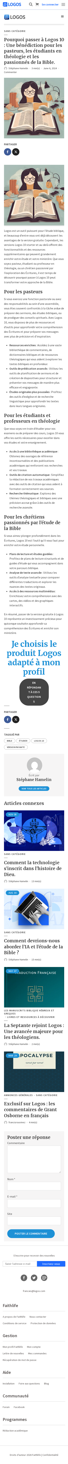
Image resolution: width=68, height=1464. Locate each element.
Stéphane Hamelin (18, 68)
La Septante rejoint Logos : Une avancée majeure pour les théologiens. (34, 1031)
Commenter (10, 72)
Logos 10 (39, 740)
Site (9, 1214)
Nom (11, 1179)
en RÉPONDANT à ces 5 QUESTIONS (34, 692)
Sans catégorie (15, 31)
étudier (23, 740)
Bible (9, 740)
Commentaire (16, 1143)
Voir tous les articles (34, 788)
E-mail (12, 1196)
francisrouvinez (17, 1122)
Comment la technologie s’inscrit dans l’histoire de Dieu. (33, 868)
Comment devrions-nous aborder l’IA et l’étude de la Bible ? (33, 946)
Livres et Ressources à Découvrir (31, 1017)
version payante (16, 747)
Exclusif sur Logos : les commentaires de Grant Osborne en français (30, 1109)
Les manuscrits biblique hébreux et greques (29, 1012)
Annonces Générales (18, 1095)
